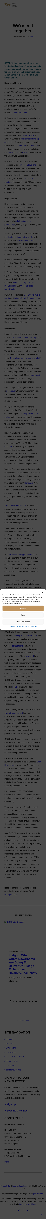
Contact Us (33, 626)
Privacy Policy (24, 626)
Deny (23, 615)
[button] (42, 592)
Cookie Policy (13, 626)
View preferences (23, 622)
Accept (23, 608)
